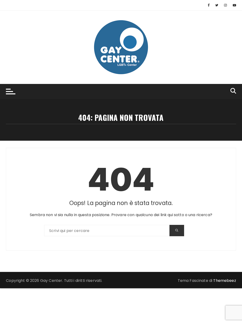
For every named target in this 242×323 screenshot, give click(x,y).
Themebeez (224, 280)
